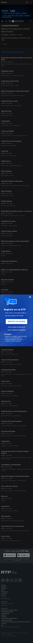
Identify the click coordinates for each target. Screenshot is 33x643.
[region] (16, 321)
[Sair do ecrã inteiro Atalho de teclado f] (30, 641)
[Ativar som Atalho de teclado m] (10, 641)
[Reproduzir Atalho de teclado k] (2, 641)
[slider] (18, 641)
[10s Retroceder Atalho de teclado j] (6, 641)
